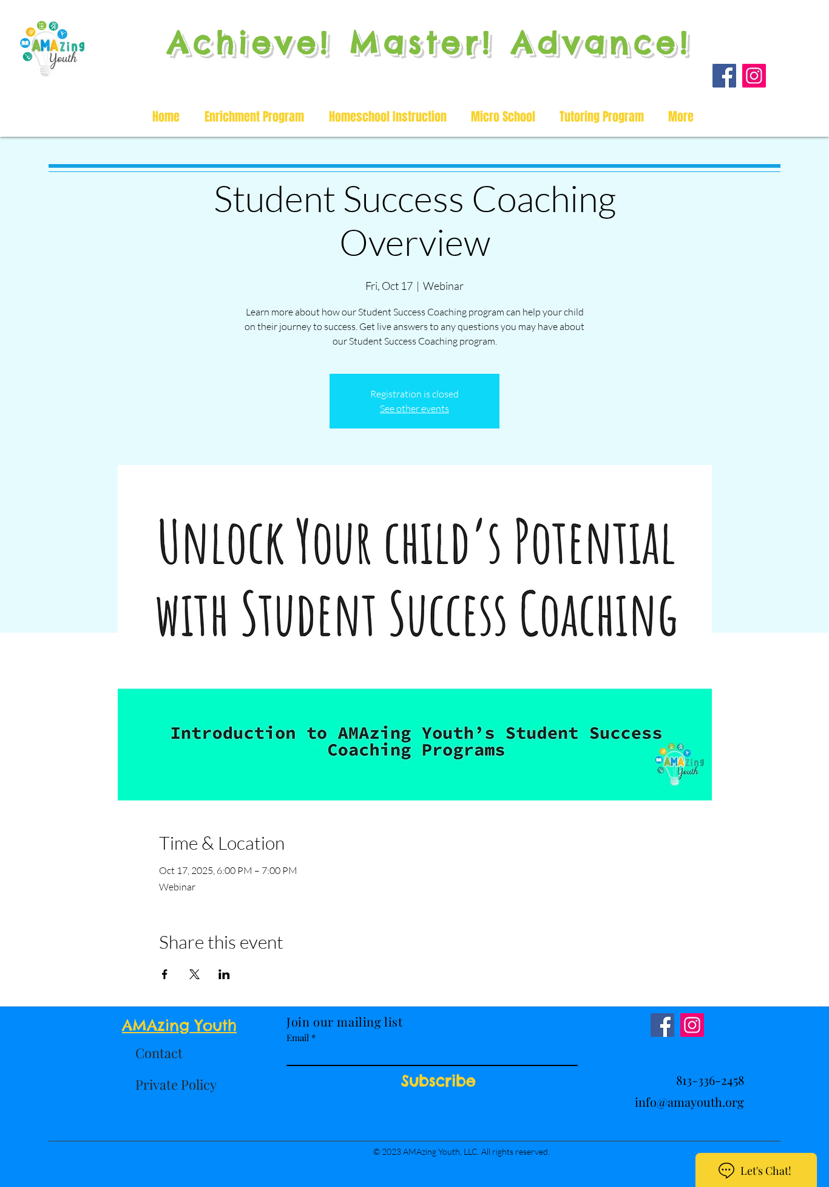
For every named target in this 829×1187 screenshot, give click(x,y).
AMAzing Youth (179, 1025)
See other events (414, 408)
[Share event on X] (194, 974)
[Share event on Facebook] (165, 974)
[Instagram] (754, 76)
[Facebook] (724, 76)
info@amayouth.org (689, 1101)
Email (297, 1037)
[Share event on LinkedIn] (224, 974)
